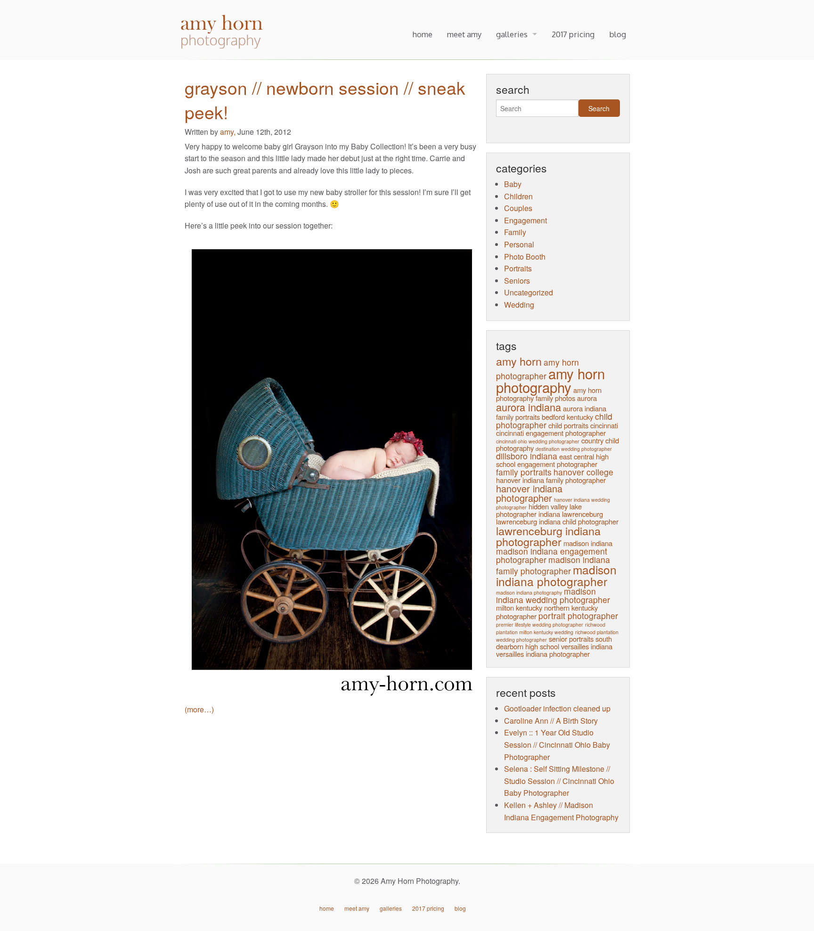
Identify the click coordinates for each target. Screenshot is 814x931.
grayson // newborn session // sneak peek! (325, 99)
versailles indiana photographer (543, 654)
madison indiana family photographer (553, 565)
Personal (519, 244)
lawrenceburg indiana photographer (548, 536)
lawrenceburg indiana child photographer (557, 521)
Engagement (525, 220)
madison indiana (587, 543)
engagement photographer (557, 464)
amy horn (519, 361)
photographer (516, 616)
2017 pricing (573, 34)
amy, (228, 131)
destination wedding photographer (574, 448)
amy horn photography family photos (549, 393)
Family (515, 232)
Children (518, 196)
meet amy (464, 34)
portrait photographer (578, 615)
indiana (549, 514)
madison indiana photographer (556, 575)
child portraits (568, 425)
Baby (512, 184)
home (422, 34)
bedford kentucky (567, 417)
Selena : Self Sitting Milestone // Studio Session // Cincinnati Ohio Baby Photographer (559, 780)
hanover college (583, 472)
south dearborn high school (554, 642)
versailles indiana (586, 646)
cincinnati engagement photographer (551, 433)
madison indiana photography (529, 592)
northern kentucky (571, 607)
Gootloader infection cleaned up (557, 708)
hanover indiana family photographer (551, 480)
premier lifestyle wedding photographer (539, 624)
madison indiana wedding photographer (553, 595)
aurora (587, 398)
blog (617, 34)
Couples (518, 208)
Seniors (517, 280)
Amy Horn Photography (223, 32)
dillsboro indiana (526, 456)
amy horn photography (550, 380)
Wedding (519, 304)
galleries (512, 34)
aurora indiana (528, 407)
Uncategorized (528, 292)
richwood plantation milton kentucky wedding (550, 628)
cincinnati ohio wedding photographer (537, 441)
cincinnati (604, 425)
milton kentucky (519, 607)
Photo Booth (524, 256)
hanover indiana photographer (529, 493)
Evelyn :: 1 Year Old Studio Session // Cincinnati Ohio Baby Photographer (557, 744)
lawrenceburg (582, 514)
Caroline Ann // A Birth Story (551, 720)
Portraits (518, 268)
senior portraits (571, 639)
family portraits (524, 472)
